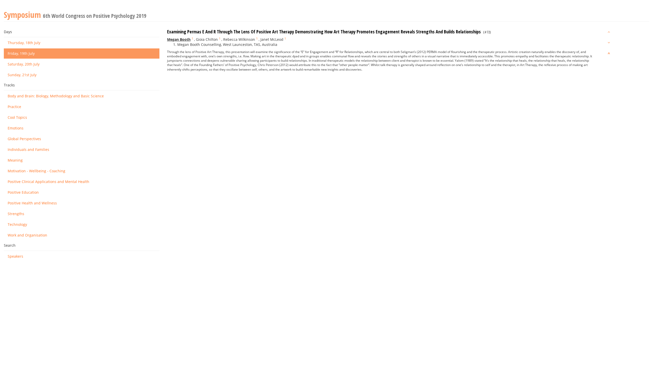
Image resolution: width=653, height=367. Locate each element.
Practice (14, 106)
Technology (17, 224)
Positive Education (23, 192)
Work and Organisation (27, 235)
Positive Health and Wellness (32, 203)
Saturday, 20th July (24, 64)
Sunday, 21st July (22, 74)
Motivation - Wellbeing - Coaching (36, 170)
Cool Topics (17, 117)
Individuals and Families (28, 149)
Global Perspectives (24, 138)
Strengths (16, 213)
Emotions (15, 128)
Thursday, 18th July (24, 42)
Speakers (15, 256)
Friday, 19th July (21, 53)
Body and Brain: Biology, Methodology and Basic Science (56, 96)
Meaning (15, 160)
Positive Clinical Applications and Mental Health (48, 181)
